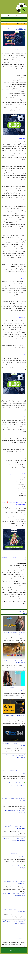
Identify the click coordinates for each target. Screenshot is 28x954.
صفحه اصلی (23, 15)
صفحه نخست (23, 950)
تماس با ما (16, 950)
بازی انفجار (17, 15)
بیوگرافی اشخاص (10, 15)
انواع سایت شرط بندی (16, 611)
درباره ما (10, 950)
